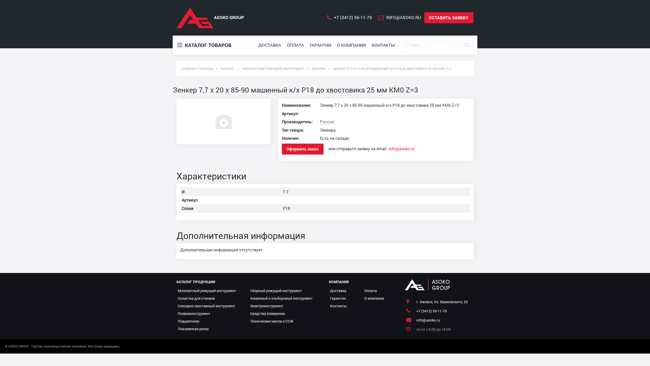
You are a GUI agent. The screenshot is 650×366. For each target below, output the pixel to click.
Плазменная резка (193, 328)
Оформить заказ (302, 148)
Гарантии (320, 45)
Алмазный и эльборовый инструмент (281, 298)
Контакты (383, 45)
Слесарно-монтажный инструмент (206, 305)
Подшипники (188, 321)
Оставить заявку (448, 18)
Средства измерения (267, 313)
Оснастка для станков (196, 298)
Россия (327, 121)
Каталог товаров (208, 45)
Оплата (295, 45)
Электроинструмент (266, 305)
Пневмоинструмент (194, 313)
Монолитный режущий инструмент (207, 290)
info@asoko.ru (401, 148)
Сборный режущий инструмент (276, 290)
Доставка (269, 45)
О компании (351, 45)
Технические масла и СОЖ (272, 321)
